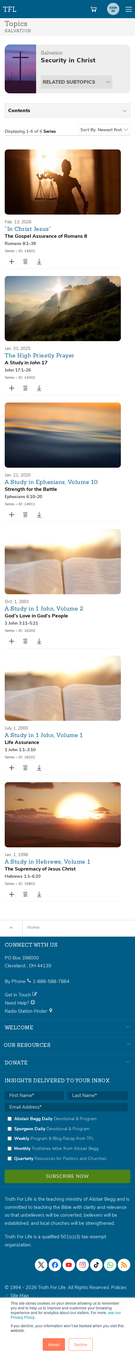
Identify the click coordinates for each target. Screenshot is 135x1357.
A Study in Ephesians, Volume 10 (51, 482)
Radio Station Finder (26, 1011)
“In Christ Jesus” (28, 229)
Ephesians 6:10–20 (23, 497)
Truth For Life (10, 8)
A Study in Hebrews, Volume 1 (47, 862)
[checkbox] (66, 1139)
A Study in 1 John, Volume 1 (44, 735)
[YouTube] (68, 1265)
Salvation (52, 52)
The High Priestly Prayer (40, 356)
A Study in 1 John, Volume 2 (44, 609)
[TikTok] (96, 1265)
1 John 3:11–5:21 (21, 623)
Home (33, 927)
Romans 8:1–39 (20, 244)
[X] (41, 1265)
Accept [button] (54, 1344)
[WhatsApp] (110, 1265)
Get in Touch (18, 995)
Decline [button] (80, 1344)
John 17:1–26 (18, 370)
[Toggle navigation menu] (129, 9)
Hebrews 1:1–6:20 (22, 876)
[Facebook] (55, 1265)
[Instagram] (82, 1265)
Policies (119, 1287)
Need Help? (17, 1003)
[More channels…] (124, 1265)
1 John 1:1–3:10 (20, 750)
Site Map (19, 1295)
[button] (25, 261)
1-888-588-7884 (51, 981)
